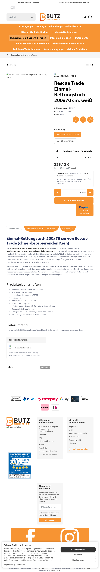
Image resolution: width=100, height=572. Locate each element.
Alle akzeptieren (78, 549)
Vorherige (13, 65)
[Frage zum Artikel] (90, 119)
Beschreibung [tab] (14, 228)
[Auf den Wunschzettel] (76, 119)
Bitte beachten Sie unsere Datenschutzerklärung (49, 514)
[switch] (13, 7)
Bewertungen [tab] (67, 228)
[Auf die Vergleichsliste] (83, 119)
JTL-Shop (86, 568)
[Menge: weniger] (57, 192)
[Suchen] (32, 17)
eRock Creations (57, 571)
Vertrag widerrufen (80, 449)
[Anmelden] (84, 17)
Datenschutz (21, 564)
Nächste (88, 65)
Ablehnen (78, 554)
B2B (8, 7)
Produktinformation (23, 348)
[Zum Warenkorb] (90, 17)
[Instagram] (69, 537)
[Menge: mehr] (90, 192)
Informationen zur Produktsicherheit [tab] (41, 228)
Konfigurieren (78, 560)
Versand (72, 168)
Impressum (8, 564)
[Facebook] (30, 537)
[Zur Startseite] (50, 17)
